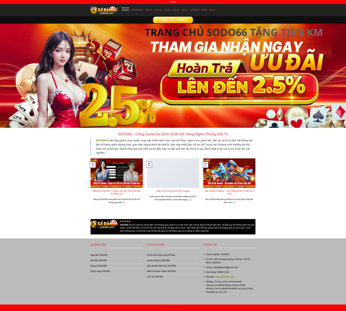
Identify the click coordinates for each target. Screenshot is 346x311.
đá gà (167, 10)
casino (158, 10)
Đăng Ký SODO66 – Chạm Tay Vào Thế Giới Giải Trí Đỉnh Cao (117, 192)
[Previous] (90, 184)
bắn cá (148, 10)
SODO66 (125, 10)
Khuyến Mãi (137, 10)
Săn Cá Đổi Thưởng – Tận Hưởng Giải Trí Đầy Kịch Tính (229, 192)
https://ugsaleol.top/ (224, 277)
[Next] (256, 184)
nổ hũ (185, 10)
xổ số (204, 10)
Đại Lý (212, 10)
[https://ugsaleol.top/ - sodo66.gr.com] (104, 10)
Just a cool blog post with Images (173, 191)
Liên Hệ (175, 10)
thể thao (194, 10)
